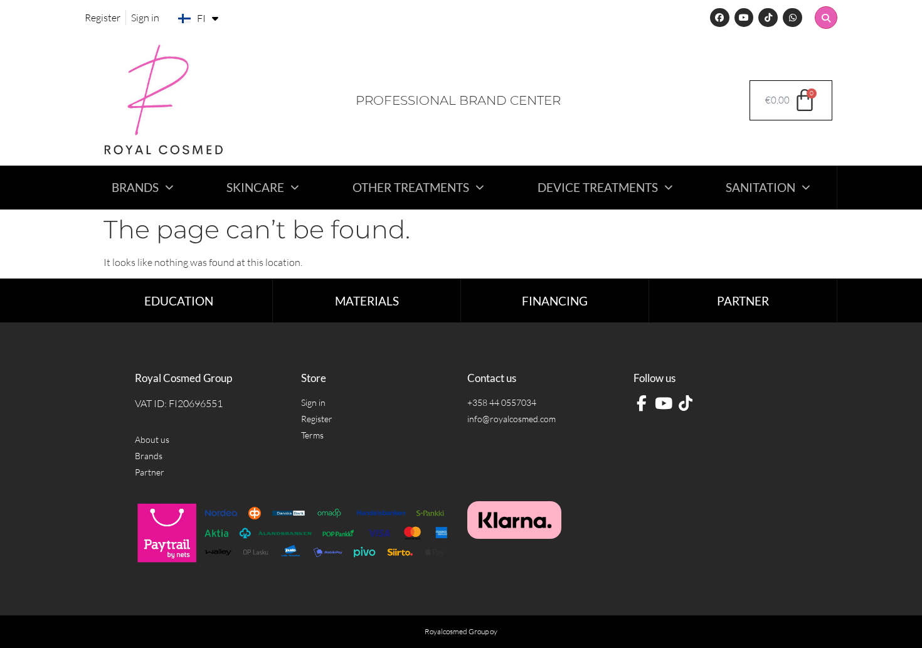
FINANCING (555, 301)
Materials (367, 301)
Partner (743, 301)
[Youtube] (744, 18)
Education (178, 301)
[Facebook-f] (641, 404)
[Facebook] (719, 18)
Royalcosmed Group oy (461, 631)
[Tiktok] (768, 18)
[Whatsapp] (792, 18)
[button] (826, 17)
